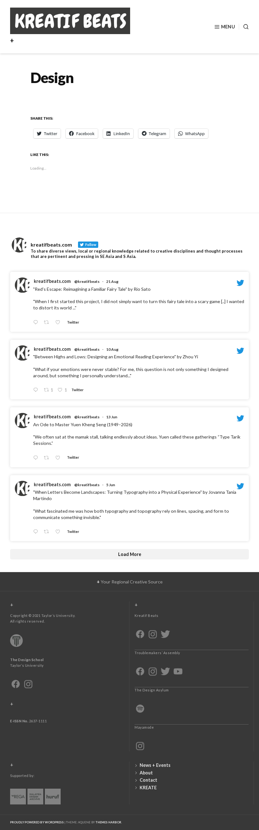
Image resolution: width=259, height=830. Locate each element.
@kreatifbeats (86, 281)
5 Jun (110, 484)
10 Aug (112, 349)
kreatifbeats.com (52, 281)
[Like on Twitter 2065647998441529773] (59, 458)
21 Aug (112, 281)
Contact (148, 780)
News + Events (155, 765)
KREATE (148, 787)
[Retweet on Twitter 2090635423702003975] (48, 322)
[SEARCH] (244, 27)
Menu (228, 26)
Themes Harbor (108, 822)
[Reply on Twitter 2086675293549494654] (37, 390)
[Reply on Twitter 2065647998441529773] (37, 458)
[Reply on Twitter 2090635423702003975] (37, 322)
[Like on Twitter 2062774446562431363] (59, 532)
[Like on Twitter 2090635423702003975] (59, 322)
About (146, 772)
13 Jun (111, 417)
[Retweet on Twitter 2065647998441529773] (48, 458)
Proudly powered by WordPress (37, 822)
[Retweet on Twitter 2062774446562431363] (48, 532)
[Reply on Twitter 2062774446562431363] (37, 532)
